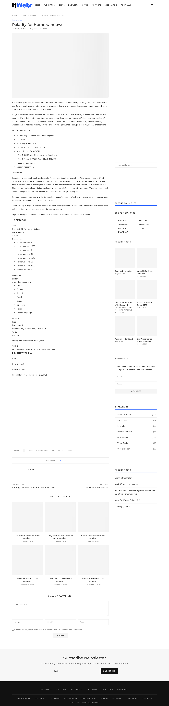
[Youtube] (145, 5)
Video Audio (111, 5)
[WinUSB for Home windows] (147, 258)
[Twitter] (137, 5)
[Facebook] (135, 5)
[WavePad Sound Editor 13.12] (147, 289)
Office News (137, 437)
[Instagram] (140, 5)
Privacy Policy (132, 698)
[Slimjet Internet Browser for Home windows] (60, 517)
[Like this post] (63, 460)
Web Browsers (29, 15)
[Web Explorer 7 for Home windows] (60, 560)
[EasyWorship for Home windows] (147, 326)
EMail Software (137, 414)
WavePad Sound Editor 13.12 (144, 303)
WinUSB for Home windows (145, 272)
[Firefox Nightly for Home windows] (93, 560)
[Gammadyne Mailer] (125, 258)
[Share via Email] (76, 460)
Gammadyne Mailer (123, 271)
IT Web (23, 29)
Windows (71, 451)
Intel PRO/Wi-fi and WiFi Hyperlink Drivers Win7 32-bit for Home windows (124, 306)
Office (85, 5)
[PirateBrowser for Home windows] (27, 560)
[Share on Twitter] (71, 460)
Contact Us (147, 698)
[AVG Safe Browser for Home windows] (27, 517)
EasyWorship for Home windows (144, 340)
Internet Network (137, 431)
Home (37, 5)
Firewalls (126, 5)
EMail (62, 5)
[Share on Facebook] (68, 460)
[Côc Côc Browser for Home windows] (93, 517)
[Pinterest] (143, 5)
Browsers (73, 5)
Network (96, 5)
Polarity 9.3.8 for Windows (37, 451)
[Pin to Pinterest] (73, 460)
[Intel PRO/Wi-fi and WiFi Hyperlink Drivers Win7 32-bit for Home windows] (125, 289)
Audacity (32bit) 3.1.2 (124, 339)
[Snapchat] (148, 5)
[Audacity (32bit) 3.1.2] (125, 326)
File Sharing (50, 5)
